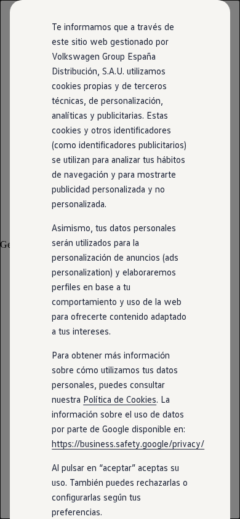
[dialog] (120, 259)
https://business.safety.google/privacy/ (128, 443)
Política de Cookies (119, 399)
